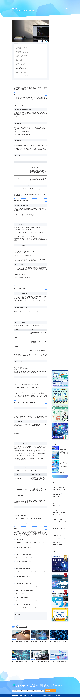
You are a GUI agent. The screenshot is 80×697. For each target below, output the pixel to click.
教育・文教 (64, 494)
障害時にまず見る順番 (19, 69)
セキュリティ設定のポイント (20, 67)
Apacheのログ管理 (19, 71)
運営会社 (59, 695)
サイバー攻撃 (63, 549)
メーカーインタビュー (56, 503)
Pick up (15, 690)
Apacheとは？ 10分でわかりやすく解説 (22, 674)
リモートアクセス (56, 512)
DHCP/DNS (55, 526)
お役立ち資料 (48, 690)
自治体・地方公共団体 (56, 494)
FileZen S (62, 537)
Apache (15, 85)
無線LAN (60, 514)
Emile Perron (19, 82)
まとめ (17, 76)
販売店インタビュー (56, 501)
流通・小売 (55, 487)
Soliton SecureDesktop (57, 535)
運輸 (54, 489)
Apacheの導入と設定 (19, 60)
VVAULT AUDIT (55, 549)
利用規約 (56, 695)
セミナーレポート (56, 505)
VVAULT (54, 539)
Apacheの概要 (18, 48)
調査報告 (61, 519)
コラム (60, 539)
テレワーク (63, 512)
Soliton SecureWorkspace (57, 544)
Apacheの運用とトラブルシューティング (22, 68)
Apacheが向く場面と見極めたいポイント (22, 47)
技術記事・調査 (34, 690)
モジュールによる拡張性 (20, 57)
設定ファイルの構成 (19, 59)
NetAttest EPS (62, 526)
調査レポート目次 (56, 542)
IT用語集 (14, 8)
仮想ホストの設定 (19, 65)
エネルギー (65, 487)
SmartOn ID (63, 528)
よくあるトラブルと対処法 (20, 73)
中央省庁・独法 (55, 491)
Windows (54, 521)
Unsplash (15, 82)
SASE (54, 551)
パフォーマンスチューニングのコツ (21, 72)
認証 (54, 496)
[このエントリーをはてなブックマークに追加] (46, 41)
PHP (15, 135)
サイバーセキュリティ (56, 510)
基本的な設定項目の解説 (20, 64)
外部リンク (60, 546)
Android (54, 523)
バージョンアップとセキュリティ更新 (22, 75)
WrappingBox (55, 537)
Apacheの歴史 (18, 49)
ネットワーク (55, 498)
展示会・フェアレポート (57, 507)
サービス (58, 489)
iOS (59, 521)
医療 (60, 487)
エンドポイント (59, 496)
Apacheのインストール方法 (20, 63)
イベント (53, 690)
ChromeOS (61, 523)
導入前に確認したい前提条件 (20, 61)
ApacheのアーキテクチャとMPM (21, 55)
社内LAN (54, 514)
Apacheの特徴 (18, 51)
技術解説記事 (55, 519)
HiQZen (54, 546)
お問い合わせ (44, 695)
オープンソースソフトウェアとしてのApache (23, 52)
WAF (15, 388)
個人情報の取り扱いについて (50, 695)
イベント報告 (28, 690)
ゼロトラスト (62, 498)
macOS (64, 521)
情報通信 (64, 489)
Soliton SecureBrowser (57, 533)
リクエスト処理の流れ (19, 56)
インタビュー (21, 690)
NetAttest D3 (55, 528)
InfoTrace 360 (55, 530)
